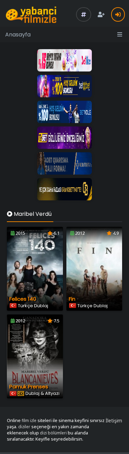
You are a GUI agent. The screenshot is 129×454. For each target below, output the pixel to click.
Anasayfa (18, 34)
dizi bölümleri (53, 433)
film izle (29, 420)
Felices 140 (22, 298)
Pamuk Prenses (28, 386)
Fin (72, 298)
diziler (24, 427)
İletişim (114, 420)
